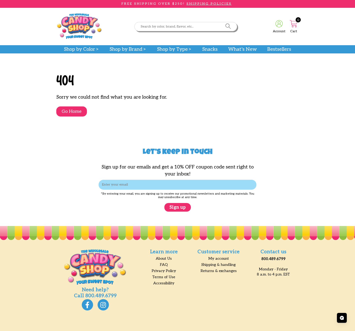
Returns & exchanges (219, 271)
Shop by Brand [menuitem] (125, 49)
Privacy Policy (164, 271)
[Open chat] (342, 318)
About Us (164, 258)
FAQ (164, 265)
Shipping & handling (218, 265)
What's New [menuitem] (242, 49)
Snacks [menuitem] (210, 49)
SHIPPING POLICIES (209, 4)
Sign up (177, 207)
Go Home (72, 111)
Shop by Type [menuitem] (172, 49)
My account (218, 258)
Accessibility (163, 283)
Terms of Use (163, 277)
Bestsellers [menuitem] (279, 49)
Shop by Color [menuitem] (79, 49)
